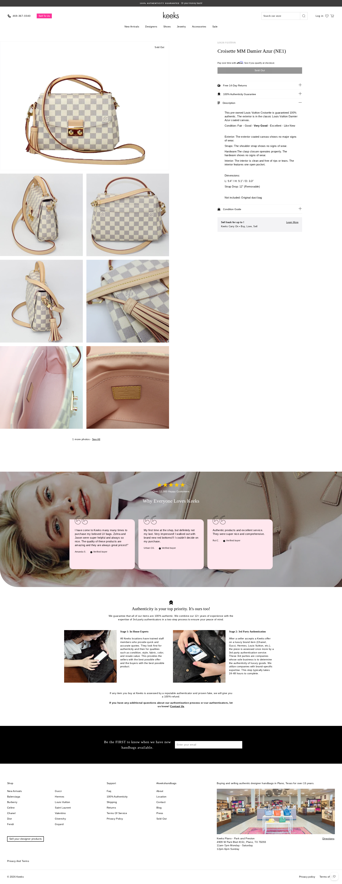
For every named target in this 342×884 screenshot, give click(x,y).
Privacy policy (115, 818)
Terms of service (117, 813)
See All (96, 439)
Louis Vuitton (226, 42)
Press (159, 813)
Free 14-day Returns (235, 85)
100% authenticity (117, 796)
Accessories (199, 26)
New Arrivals (132, 26)
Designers (151, 26)
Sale (214, 26)
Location (161, 796)
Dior (9, 818)
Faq (109, 791)
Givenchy (60, 818)
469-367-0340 (22, 15)
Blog (159, 807)
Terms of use (327, 876)
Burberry (12, 802)
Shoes (167, 26)
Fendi (10, 824)
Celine (11, 807)
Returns (111, 807)
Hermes (59, 796)
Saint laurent (63, 807)
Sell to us (44, 15)
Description (229, 102)
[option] (171, 3)
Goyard (59, 824)
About (159, 791)
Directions (328, 838)
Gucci (58, 791)
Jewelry (181, 26)
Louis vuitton (62, 802)
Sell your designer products (25, 838)
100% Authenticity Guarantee (239, 94)
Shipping (112, 802)
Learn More (292, 222)
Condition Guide (232, 209)
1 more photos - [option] (86, 439)
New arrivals (14, 791)
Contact (160, 802)
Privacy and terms (18, 861)
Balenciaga (13, 796)
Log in (319, 15)
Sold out (161, 818)
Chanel (11, 813)
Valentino (60, 813)
